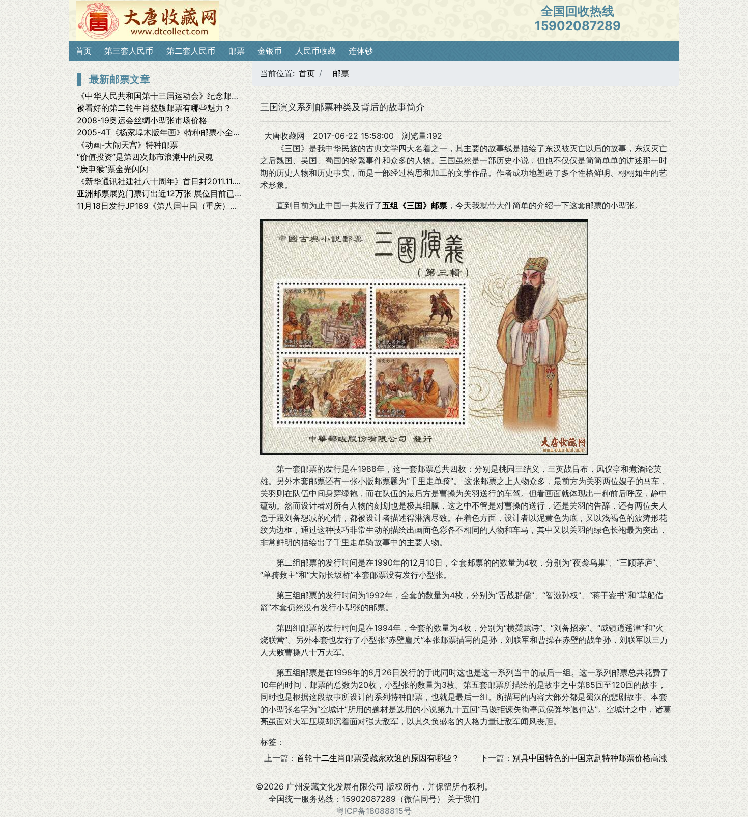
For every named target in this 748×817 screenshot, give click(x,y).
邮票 (236, 51)
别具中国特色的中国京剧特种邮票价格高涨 (589, 758)
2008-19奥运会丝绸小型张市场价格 (142, 120)
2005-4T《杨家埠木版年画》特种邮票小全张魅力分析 (175, 132)
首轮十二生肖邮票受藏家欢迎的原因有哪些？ (378, 758)
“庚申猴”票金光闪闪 (112, 169)
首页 (83, 51)
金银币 (269, 51)
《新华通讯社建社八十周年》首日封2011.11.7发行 (166, 181)
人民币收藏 (315, 51)
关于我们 (463, 799)
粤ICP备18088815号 (374, 811)
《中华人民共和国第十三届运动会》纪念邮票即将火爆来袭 (183, 96)
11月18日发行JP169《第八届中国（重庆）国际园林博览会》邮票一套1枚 (208, 206)
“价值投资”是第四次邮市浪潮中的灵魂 (145, 157)
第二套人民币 (190, 51)
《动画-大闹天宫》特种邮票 (127, 144)
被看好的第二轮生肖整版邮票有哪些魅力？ (154, 108)
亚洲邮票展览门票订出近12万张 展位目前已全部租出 (172, 193)
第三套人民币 (128, 51)
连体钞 (361, 51)
